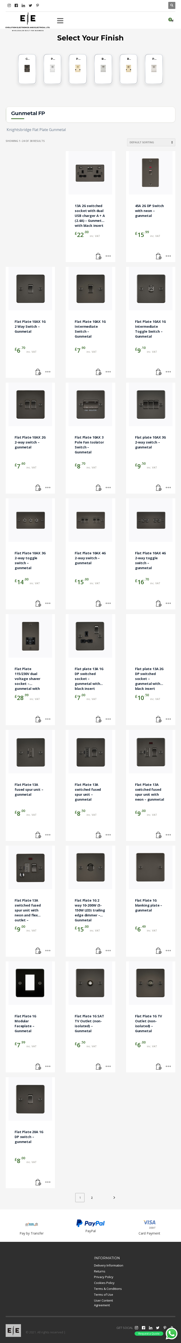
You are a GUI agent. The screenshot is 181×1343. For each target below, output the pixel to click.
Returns (99, 1271)
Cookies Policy (104, 1283)
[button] (98, 256)
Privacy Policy (103, 1277)
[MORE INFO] (108, 256)
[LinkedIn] (23, 5)
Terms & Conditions (108, 1289)
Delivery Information (108, 1265)
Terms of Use (103, 1294)
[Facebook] (16, 5)
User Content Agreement (103, 1302)
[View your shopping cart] (172, 21)
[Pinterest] (37, 5)
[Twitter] (30, 5)
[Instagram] (9, 5)
